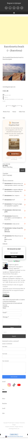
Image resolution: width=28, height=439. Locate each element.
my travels (17, 99)
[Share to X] (6, 91)
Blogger (14, 424)
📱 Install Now (14, 154)
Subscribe (14, 256)
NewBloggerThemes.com (14, 428)
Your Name (4, 346)
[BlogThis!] (5, 91)
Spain (21, 99)
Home (14, 111)
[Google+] (10, 7)
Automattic (12, 426)
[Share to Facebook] (7, 91)
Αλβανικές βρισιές (14, 264)
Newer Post (6, 111)
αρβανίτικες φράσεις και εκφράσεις (12, 276)
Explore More (14, 434)
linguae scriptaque (14, 3)
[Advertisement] (14, 30)
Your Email (4, 353)
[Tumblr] (21, 7)
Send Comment (14, 376)
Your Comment (5, 361)
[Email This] (3, 91)
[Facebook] (7, 7)
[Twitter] (14, 7)
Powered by (10, 261)
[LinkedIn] (18, 7)
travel (4, 101)
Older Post (22, 111)
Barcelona (7, 99)
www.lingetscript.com (9, 87)
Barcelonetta (12, 99)
